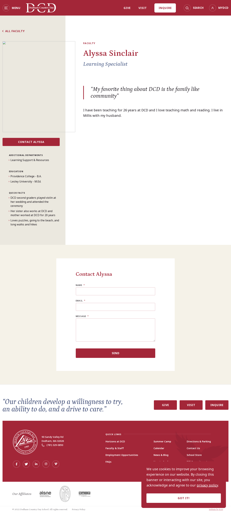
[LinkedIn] (36, 464)
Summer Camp (162, 441)
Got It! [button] (184, 498)
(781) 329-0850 (55, 445)
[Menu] (6, 7)
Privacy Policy (78, 509)
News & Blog (161, 455)
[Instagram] (46, 464)
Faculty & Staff (115, 448)
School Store (194, 455)
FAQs (108, 461)
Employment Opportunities (122, 455)
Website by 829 (216, 509)
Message (82, 316)
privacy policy (207, 485)
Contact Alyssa (31, 142)
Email (80, 300)
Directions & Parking (199, 441)
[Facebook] (16, 464)
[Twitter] (26, 464)
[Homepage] (41, 11)
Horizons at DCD (115, 441)
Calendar (159, 448)
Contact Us (193, 448)
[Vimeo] (55, 464)
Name (80, 285)
